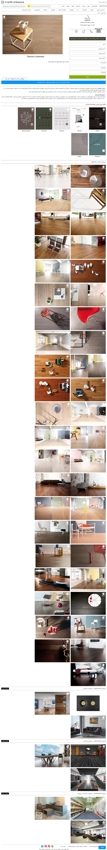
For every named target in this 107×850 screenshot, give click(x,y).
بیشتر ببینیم (5, 689)
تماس (63, 6)
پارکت (98, 13)
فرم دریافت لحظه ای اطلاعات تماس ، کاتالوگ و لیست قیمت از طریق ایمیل (87, 39)
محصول (78, 6)
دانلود (73, 6)
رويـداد (83, 6)
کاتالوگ (102, 847)
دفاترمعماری (94, 6)
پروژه (88, 6)
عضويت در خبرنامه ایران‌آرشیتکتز (97, 846)
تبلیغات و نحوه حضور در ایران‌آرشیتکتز (77, 846)
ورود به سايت (101, 2)
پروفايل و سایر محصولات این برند (14, 79)
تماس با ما (63, 846)
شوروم (68, 6)
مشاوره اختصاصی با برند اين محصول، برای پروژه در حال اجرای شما (53, 82)
